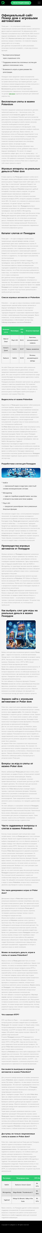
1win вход (12, 93)
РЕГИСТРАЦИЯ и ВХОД (21, 3)
